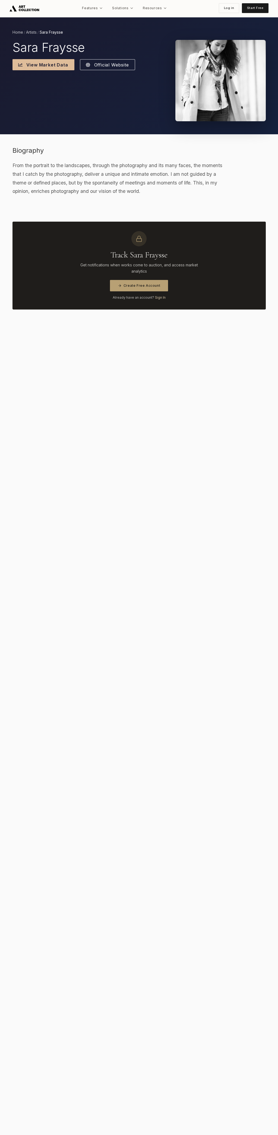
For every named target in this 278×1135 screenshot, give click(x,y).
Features (90, 8)
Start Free (255, 8)
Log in (229, 8)
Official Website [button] (111, 65)
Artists (31, 32)
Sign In (160, 297)
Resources (152, 8)
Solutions (120, 8)
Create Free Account (142, 285)
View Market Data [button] (46, 65)
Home (17, 32)
